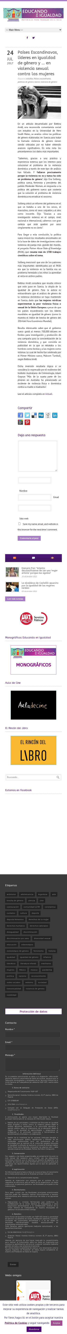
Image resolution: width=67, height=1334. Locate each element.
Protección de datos (33, 1011)
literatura (11, 963)
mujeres (10, 969)
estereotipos (27, 944)
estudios (29, 78)
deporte (35, 913)
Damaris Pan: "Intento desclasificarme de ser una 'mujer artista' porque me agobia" (40, 570)
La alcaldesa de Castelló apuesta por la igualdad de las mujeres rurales (40, 585)
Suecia (37, 82)
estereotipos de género (18, 951)
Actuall (48, 394)
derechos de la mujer (39, 919)
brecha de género (15, 900)
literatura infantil (28, 963)
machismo (46, 963)
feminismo (39, 951)
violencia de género (49, 82)
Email (56, 497)
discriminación (30, 932)
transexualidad (14, 988)
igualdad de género (29, 957)
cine (42, 900)
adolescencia (27, 894)
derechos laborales (39, 925)
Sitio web (23, 518)
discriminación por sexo (18, 938)
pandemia (47, 969)
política (10, 976)
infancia (47, 957)
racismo (22, 976)
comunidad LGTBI (32, 907)
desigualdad (13, 932)
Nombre (23, 490)
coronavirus (50, 907)
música (34, 969)
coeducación (13, 907)
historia (51, 951)
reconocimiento (38, 976)
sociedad (42, 982)
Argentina (42, 894)
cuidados (11, 913)
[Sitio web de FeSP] (33, 626)
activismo (11, 894)
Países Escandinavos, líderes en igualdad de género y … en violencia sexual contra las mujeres (38, 63)
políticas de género (26, 82)
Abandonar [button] (34, 1329)
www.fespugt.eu (21, 1104)
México (22, 969)
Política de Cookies (16, 1323)
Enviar (13, 1264)
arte (54, 894)
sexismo (29, 982)
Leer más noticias (15, 598)
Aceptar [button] (56, 1323)
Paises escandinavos (42, 78)
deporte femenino (15, 919)
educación (11, 944)
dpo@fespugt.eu (14, 1110)
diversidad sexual (42, 938)
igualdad (11, 957)
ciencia (31, 900)
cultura (23, 913)
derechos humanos (16, 925)
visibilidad (11, 995)
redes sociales (13, 982)
